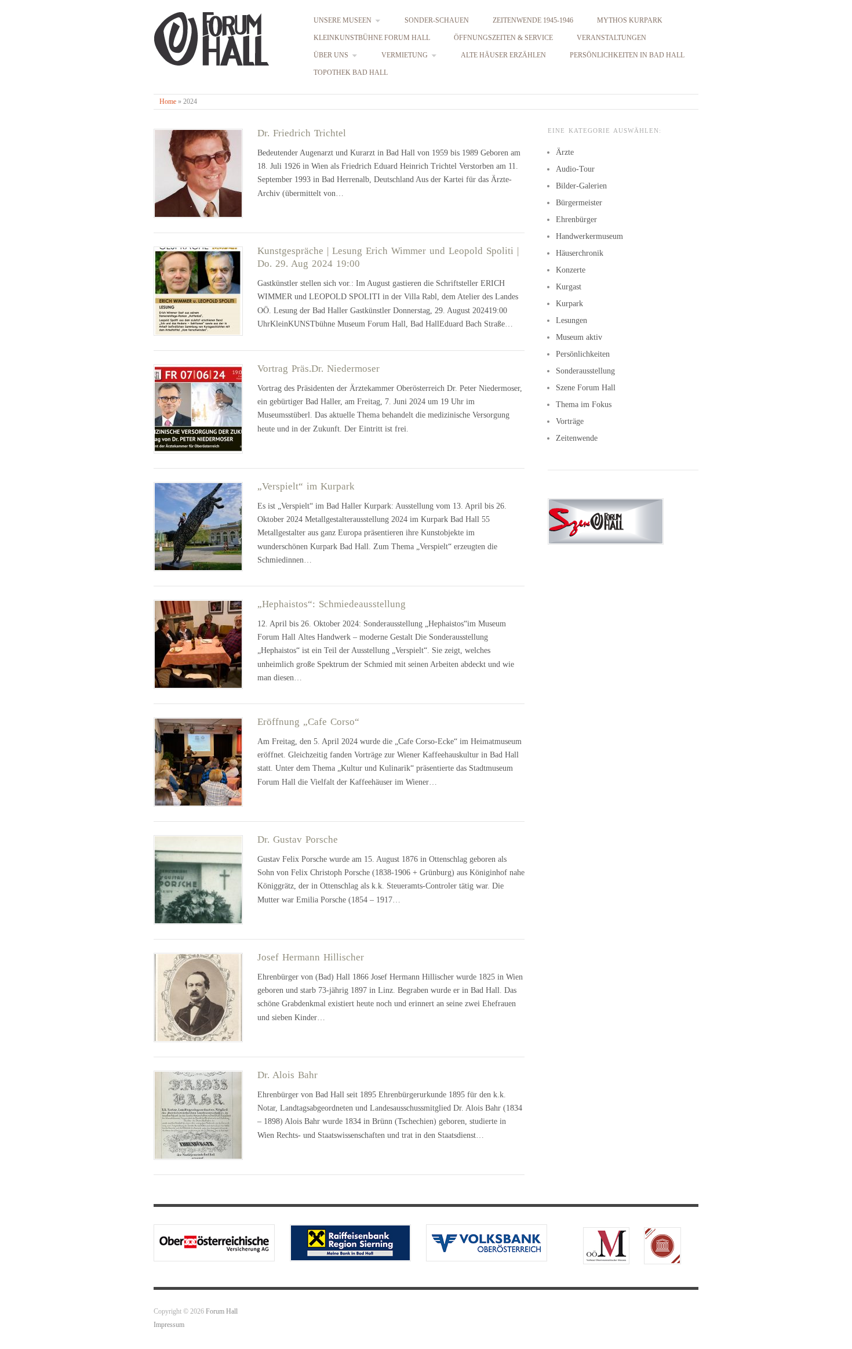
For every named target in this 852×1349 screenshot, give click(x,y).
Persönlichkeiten (583, 354)
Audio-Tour (575, 169)
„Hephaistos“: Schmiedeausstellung (331, 604)
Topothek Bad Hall (351, 73)
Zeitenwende (577, 438)
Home (167, 102)
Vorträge (570, 421)
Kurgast (568, 286)
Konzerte (570, 270)
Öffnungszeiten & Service (503, 38)
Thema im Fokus (583, 404)
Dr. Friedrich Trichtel (301, 133)
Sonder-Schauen (437, 20)
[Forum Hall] (212, 36)
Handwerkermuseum (589, 236)
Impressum (169, 1325)
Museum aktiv (579, 337)
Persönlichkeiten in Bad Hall (627, 55)
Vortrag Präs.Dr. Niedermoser (318, 368)
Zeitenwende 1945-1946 (533, 20)
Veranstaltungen (611, 38)
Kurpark (569, 303)
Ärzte (565, 152)
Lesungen (571, 320)
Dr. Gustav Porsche (297, 839)
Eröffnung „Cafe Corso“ (308, 721)
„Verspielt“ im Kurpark (306, 486)
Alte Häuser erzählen (503, 55)
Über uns (331, 55)
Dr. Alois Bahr (287, 1074)
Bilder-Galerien (581, 186)
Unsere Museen (343, 20)
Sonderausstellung (585, 371)
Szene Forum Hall (586, 387)
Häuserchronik (579, 253)
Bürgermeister (579, 202)
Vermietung (404, 55)
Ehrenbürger (576, 219)
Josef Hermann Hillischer (310, 957)
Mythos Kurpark (629, 20)
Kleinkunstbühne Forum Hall (372, 38)
